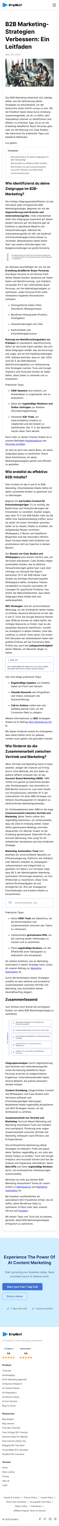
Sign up (5, 1480)
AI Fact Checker (9, 1401)
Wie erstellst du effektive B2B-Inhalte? (29, 163)
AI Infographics (9, 1392)
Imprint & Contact (12, 1497)
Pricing (5, 1476)
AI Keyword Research (12, 1384)
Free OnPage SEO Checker (15, 1432)
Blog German (8, 1423)
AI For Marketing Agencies (14, 1379)
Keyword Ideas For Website (15, 1436)
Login (4, 1485)
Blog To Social (8, 1405)
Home (5, 1467)
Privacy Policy (30, 1497)
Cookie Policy (47, 1497)
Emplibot (23, 1210)
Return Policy (21, 1506)
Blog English (8, 1419)
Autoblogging (8, 1375)
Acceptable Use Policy (40, 1502)
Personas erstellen (15, 444)
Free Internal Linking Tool (14, 1441)
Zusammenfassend (20, 173)
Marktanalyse (23, 1186)
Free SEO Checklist (11, 1428)
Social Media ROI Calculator (15, 1450)
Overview (6, 1370)
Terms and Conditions (16, 1502)
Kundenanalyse (33, 440)
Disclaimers (36, 1506)
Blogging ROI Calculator (13, 1445)
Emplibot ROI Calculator (13, 1454)
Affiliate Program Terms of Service (30, 1510)
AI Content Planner (11, 1388)
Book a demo (8, 1472)
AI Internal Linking (10, 1397)
